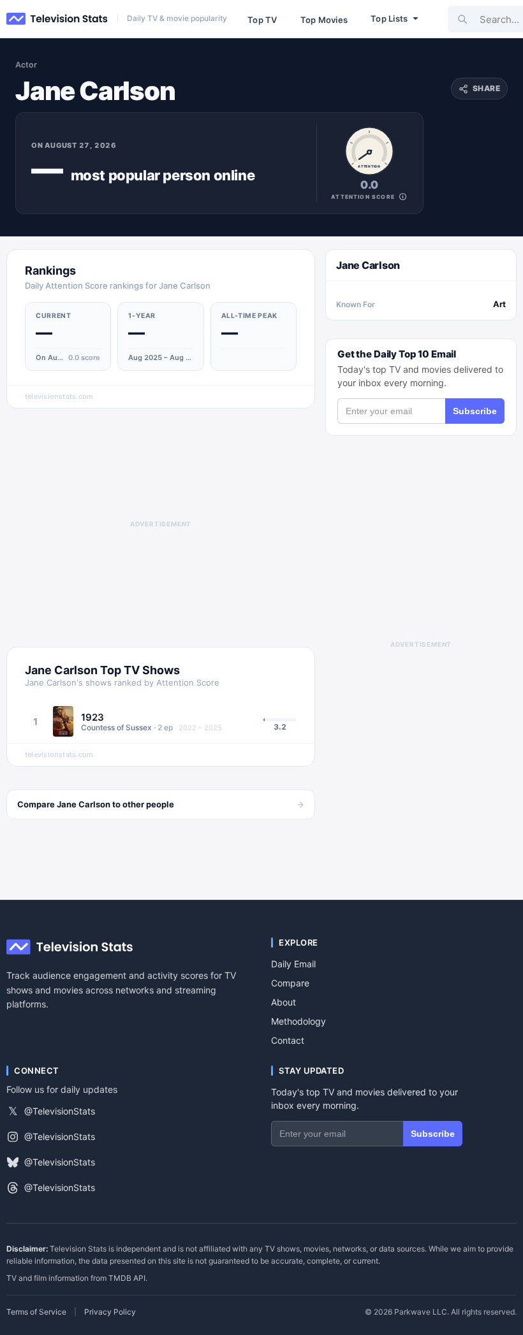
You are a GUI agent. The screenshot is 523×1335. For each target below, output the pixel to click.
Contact (287, 1040)
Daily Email (293, 963)
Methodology (298, 1021)
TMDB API (126, 1278)
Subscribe (475, 411)
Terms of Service (36, 1312)
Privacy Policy (110, 1312)
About (283, 1002)
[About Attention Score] (403, 196)
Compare (290, 983)
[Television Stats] (57, 19)
